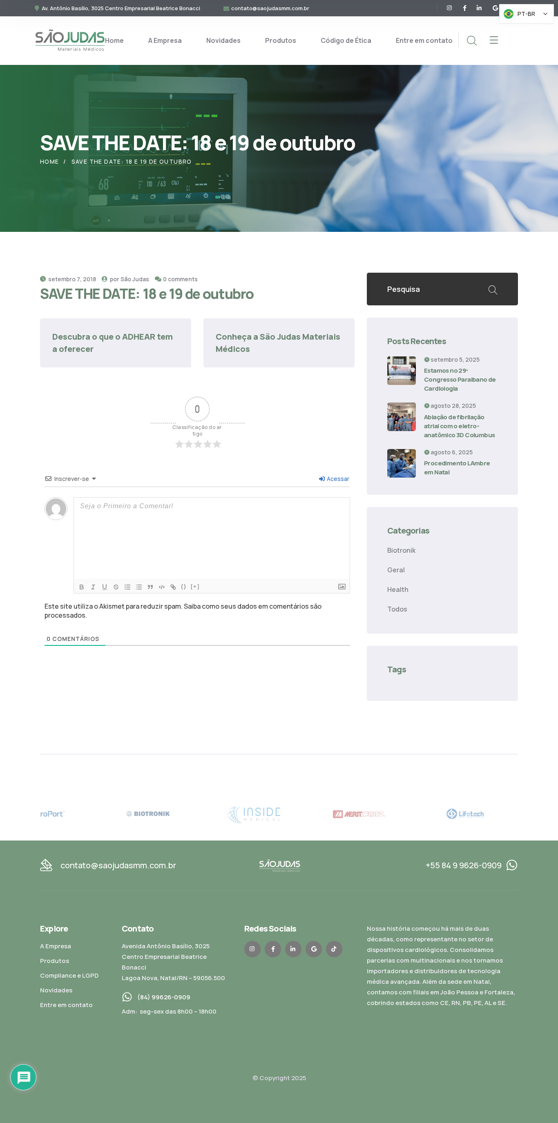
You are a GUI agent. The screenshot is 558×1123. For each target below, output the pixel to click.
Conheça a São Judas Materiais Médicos (279, 342)
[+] (195, 586)
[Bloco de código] (161, 587)
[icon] (450, 8)
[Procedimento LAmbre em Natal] (401, 463)
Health (397, 589)
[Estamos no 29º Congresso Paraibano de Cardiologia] (401, 370)
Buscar (493, 289)
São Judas (135, 279)
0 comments (180, 279)
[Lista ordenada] (127, 587)
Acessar (337, 479)
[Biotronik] (173, 813)
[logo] (70, 40)
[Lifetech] (491, 813)
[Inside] (279, 813)
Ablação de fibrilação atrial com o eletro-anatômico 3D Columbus (459, 426)
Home (49, 161)
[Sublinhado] (104, 587)
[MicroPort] (67, 813)
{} (184, 586)
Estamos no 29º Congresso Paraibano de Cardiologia (460, 379)
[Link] (173, 587)
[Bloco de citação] (150, 587)
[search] (471, 41)
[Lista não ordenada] (139, 587)
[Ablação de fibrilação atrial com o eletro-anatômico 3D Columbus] (401, 417)
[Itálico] (93, 587)
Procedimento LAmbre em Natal (457, 467)
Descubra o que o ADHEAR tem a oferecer (113, 342)
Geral (396, 569)
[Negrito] (81, 587)
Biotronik (401, 550)
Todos (397, 609)
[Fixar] (116, 587)
